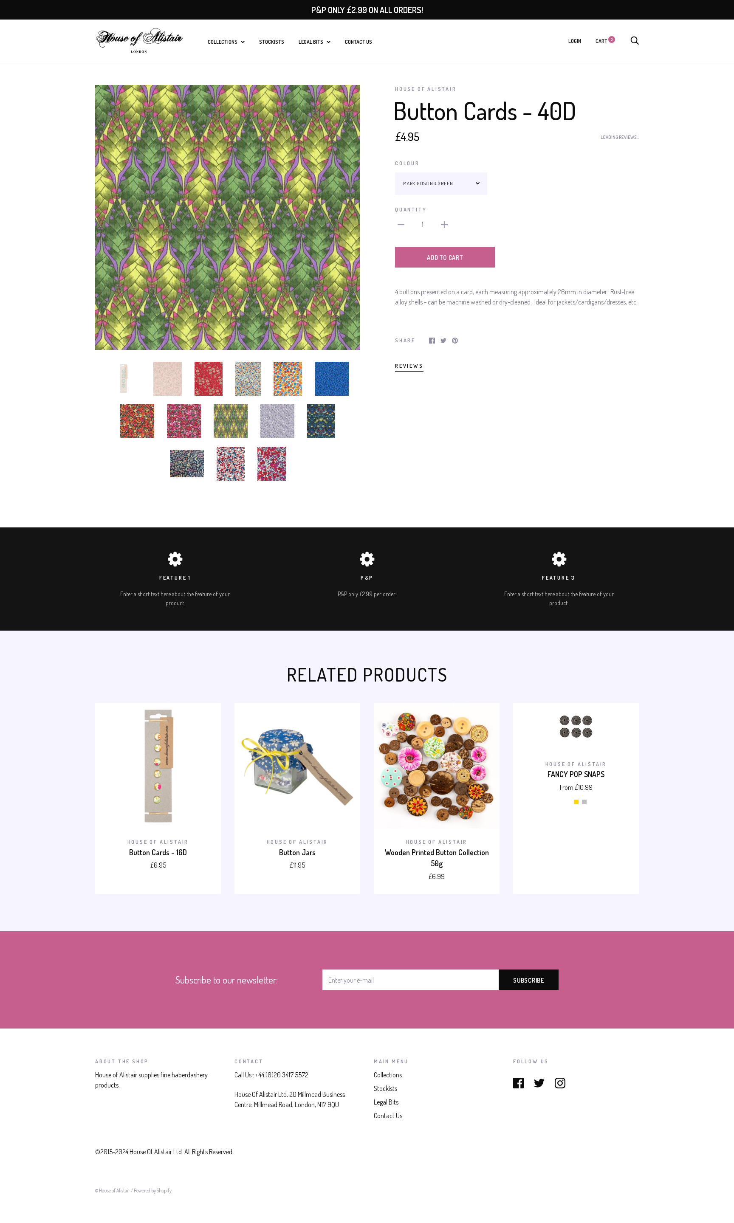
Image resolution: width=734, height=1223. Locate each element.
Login (574, 40)
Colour (407, 163)
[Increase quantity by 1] (444, 223)
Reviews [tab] (409, 365)
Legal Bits (311, 41)
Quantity (410, 209)
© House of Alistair (113, 1190)
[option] (227, 217)
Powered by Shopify (153, 1190)
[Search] (634, 40)
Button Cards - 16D (158, 852)
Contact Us (358, 41)
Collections (223, 41)
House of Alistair (426, 88)
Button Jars (297, 852)
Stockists (271, 41)
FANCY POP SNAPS (576, 774)
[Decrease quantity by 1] (401, 223)
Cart (604, 40)
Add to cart (445, 257)
